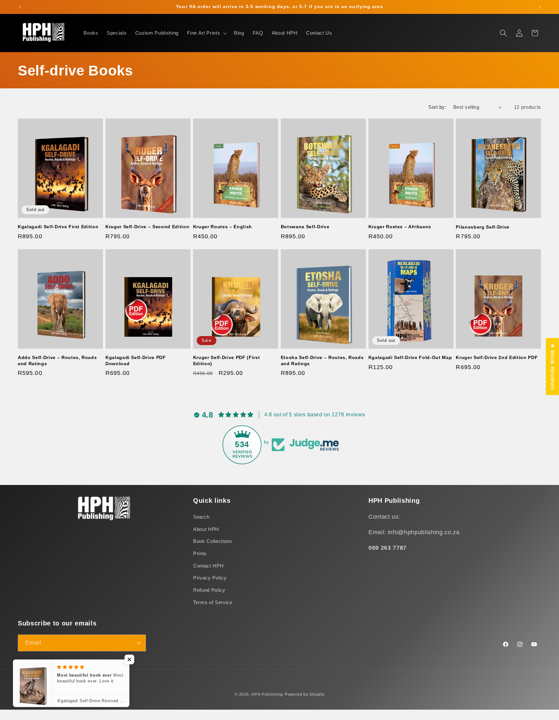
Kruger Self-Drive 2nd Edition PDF (497, 357)
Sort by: (437, 107)
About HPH (206, 529)
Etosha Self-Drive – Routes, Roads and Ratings (322, 360)
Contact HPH (208, 565)
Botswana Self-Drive (305, 226)
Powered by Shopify (304, 694)
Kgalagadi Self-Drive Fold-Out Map (410, 357)
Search (201, 517)
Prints (200, 553)
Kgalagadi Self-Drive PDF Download (135, 360)
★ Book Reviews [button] (552, 366)
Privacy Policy (209, 578)
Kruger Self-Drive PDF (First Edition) (226, 360)
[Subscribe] (138, 643)
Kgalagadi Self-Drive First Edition (58, 226)
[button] (206, 33)
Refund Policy (209, 590)
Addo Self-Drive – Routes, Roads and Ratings (57, 360)
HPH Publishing (267, 694)
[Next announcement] (539, 7)
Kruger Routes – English (222, 226)
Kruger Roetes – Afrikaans (400, 226)
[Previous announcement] (20, 7)
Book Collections (212, 541)
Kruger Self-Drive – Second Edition (147, 226)
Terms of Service (213, 602)
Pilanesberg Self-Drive (483, 227)
